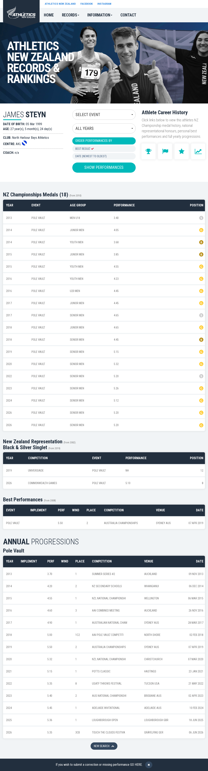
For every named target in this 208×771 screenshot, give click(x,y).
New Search (102, 746)
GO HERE (136, 765)
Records (69, 15)
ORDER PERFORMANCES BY (93, 141)
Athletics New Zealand (60, 3)
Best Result (83, 148)
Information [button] (98, 15)
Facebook (86, 3)
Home (49, 15)
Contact (128, 15)
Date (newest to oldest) (91, 156)
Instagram (104, 3)
